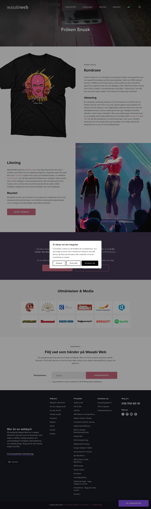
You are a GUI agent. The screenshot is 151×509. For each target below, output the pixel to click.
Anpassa (59, 263)
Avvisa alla (73, 263)
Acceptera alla (90, 263)
